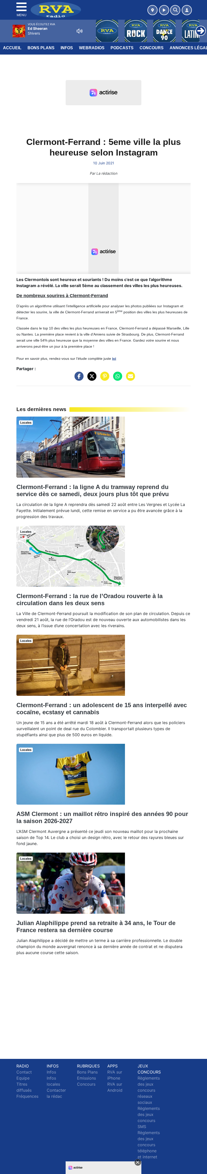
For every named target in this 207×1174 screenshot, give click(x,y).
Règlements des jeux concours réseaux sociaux (149, 1090)
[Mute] (79, 31)
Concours (152, 48)
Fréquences (27, 1096)
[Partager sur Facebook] (78, 378)
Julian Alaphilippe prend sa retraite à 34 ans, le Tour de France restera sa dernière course (95, 926)
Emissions (86, 1078)
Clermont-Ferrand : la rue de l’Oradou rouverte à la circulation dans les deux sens (89, 599)
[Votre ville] (152, 10)
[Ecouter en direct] (164, 10)
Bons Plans (41, 48)
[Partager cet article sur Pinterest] (103, 378)
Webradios (92, 48)
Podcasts (122, 48)
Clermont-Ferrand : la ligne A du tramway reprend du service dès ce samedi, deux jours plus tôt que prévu (92, 490)
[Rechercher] (175, 10)
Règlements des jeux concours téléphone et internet (149, 1144)
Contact (24, 1072)
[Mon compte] (187, 10)
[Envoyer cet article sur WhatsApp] (116, 378)
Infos (67, 48)
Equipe (23, 1078)
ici (114, 358)
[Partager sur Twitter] (90, 378)
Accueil (12, 48)
